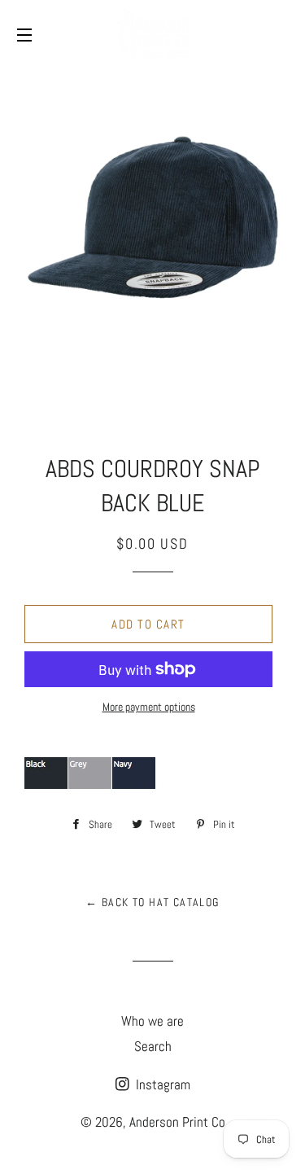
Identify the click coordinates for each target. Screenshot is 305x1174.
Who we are (152, 1021)
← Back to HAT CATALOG (152, 902)
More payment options (148, 706)
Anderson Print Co (177, 1122)
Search (153, 1046)
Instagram (161, 1084)
